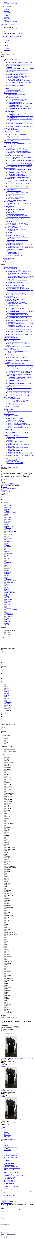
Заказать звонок (16, 36)
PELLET (8, 840)
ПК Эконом (9, 970)
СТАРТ (8, 606)
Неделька (8, 594)
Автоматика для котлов (11, 227)
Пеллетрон (9, 599)
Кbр (7, 926)
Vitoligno (8, 902)
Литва (7, 695)
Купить (3, 1066)
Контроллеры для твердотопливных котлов (20, 247)
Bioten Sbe (9, 767)
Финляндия (9, 705)
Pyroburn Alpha (10, 847)
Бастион (8, 558)
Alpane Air (9, 506)
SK (7, 873)
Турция (8, 703)
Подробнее (4, 479)
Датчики (9, 232)
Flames (8, 521)
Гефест (8, 570)
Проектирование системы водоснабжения (19, 185)
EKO (7, 798)
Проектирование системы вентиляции (18, 183)
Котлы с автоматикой (13, 90)
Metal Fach (9, 534)
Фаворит (8, 1004)
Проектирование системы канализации (18, 186)
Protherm (8, 541)
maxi (7, 832)
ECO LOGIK (10, 793)
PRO (7, 844)
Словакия (8, 702)
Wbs (7, 903)
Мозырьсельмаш (10, 592)
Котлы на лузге (8, 140)
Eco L (7, 791)
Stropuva (8, 546)
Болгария (8, 688)
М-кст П (8, 960)
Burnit (7, 514)
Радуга (8, 604)
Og (7, 839)
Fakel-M (8, 808)
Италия (8, 691)
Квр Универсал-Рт (11, 934)
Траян (7, 618)
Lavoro (8, 533)
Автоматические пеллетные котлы (17, 73)
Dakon (7, 516)
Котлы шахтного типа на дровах (16, 223)
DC (7, 781)
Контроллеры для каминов (15, 235)
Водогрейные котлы (10, 111)
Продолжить (4, 1236)
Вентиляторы (11, 230)
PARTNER (9, 538)
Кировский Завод (11, 580)
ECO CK (8, 786)
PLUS (8, 842)
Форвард (8, 1005)
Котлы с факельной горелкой (15, 79)
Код (7, 941)
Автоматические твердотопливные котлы (19, 62)
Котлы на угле (8, 146)
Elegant (8, 805)
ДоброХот (9, 572)
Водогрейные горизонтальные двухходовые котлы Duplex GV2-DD (20, 116)
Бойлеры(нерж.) (12, 252)
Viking (8, 898)
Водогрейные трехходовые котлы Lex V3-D (20, 126)
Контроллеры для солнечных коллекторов (19, 246)
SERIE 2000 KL (10, 866)
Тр (7, 997)
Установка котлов (9, 206)
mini (7, 834)
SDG (7, 859)
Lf (6, 825)
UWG (7, 897)
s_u (7, 881)
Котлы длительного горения (12, 131)
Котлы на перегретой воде (11, 142)
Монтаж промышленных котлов (16, 211)
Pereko (8, 540)
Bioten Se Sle (9, 771)
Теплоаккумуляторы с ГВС (15, 255)
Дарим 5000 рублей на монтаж (9, 488)
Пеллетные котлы (9, 71)
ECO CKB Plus (10, 788)
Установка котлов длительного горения (18, 217)
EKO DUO (9, 801)
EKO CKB (9, 800)
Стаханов (9, 977)
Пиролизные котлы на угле (15, 174)
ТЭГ (7, 999)
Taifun (8, 883)
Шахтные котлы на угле (14, 226)
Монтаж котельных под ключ (15, 207)
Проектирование (9, 178)
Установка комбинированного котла (17, 215)
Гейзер (8, 567)
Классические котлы (13, 97)
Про (7, 973)
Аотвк (8, 919)
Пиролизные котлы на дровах (16, 171)
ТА (7, 983)
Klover (8, 529)
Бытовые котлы (8, 88)
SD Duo (8, 856)
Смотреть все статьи (6, 480)
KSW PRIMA (10, 823)
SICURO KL (9, 869)
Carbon (8, 774)
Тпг (7, 992)
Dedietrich (8, 517)
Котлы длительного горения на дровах (18, 139)
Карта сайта (7, 1150)
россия (8, 700)
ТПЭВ (8, 995)
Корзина (3, 6)
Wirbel (7, 555)
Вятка (7, 565)
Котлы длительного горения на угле (17, 149)
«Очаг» (8, 910)
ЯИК (7, 623)
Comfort (8, 778)
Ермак (7, 575)
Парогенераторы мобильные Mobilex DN (19, 166)
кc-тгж (8, 929)
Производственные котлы (15, 102)
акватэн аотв (10, 915)
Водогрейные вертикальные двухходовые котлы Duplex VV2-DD (19, 113)
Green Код (9, 812)
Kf (7, 820)
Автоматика (11, 195)
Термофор (9, 616)
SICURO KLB (10, 871)
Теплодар (8, 613)
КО (7, 939)
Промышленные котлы (10, 93)
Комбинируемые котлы (11, 129)
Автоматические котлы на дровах (17, 134)
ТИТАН (8, 987)
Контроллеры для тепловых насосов (17, 229)
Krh (7, 822)
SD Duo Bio (9, 857)
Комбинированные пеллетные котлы (18, 76)
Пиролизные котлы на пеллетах (16, 172)
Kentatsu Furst (10, 526)
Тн (7, 988)
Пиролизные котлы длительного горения (19, 169)
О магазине (7, 1135)
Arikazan (8, 507)
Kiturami (8, 528)
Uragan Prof (9, 895)
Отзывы (6, 17)
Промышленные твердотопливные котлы (19, 108)
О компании (7, 12)
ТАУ (7, 985)
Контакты (7, 18)
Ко (7, 937)
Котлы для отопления (10, 59)
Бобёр (8, 920)
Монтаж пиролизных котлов (15, 209)
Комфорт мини (10, 943)
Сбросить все (8, 1033)
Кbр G (8, 927)
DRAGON (9, 519)
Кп (7, 944)
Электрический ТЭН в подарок (10, 484)
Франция (8, 707)
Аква (7, 914)
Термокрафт (9, 614)
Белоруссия (9, 686)
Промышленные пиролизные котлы (17, 106)
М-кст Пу (9, 961)
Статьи (6, 15)
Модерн (8, 963)
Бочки (6, 250)
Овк (7, 965)
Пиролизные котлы (9, 168)
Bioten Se (8, 769)
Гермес (8, 568)
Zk (7, 908)
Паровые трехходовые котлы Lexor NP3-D (19, 163)
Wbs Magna (9, 907)
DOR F (8, 783)
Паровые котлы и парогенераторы (14, 155)
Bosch (7, 511)
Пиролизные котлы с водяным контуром (19, 175)
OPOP (7, 536)
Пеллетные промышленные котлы (17, 99)
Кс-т (7, 949)
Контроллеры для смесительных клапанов (19, 244)
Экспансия (12, 1139)
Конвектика (9, 582)
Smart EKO (9, 876)
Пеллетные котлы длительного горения (18, 80)
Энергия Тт (9, 1011)
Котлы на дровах (9, 132)
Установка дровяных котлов (15, 214)
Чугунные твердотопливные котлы (17, 70)
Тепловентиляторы (9, 189)
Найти (2, 56)
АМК (7, 917)
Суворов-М (9, 980)
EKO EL (8, 803)
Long (7, 829)
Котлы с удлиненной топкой (15, 91)
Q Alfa (8, 851)
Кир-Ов (8, 936)
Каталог (6, 11)
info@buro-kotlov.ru (6, 1203)
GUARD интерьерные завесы (16, 194)
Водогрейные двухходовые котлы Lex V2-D (20, 122)
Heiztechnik (9, 523)
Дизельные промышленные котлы (17, 96)
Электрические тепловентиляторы (17, 200)
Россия (8, 698)
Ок (7, 966)
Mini (7, 835)
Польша (8, 697)
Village (8, 900)
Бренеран (8, 562)
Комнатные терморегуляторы (15, 233)
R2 (7, 852)
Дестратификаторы (13, 198)
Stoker (7, 545)
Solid (7, 878)
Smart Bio (9, 874)
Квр (7, 931)
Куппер (8, 587)
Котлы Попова (10, 585)
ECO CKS (9, 789)
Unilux (8, 550)
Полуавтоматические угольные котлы (18, 151)
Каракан (8, 579)
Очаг (7, 597)
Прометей (9, 602)
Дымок (8, 924)
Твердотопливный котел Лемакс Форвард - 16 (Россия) (17, 1089)
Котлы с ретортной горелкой (15, 77)
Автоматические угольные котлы (17, 148)
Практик (8, 971)
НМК (7, 596)
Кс (7, 948)
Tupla (7, 885)
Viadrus (8, 551)
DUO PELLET (10, 784)
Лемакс (8, 589)
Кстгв (8, 951)
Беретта (8, 560)
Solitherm (8, 880)
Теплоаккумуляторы (13, 253)
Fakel (7, 806)
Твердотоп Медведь (11, 609)
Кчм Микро (9, 956)
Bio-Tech (8, 766)
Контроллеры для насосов (15, 243)
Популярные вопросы (10, 3)
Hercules (8, 817)
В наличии (5, 1029)
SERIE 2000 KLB (11, 868)
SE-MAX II (9, 861)
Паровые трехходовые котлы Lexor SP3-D (19, 165)
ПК (7, 968)
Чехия (7, 708)
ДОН (7, 574)
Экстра (8, 1009)
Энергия (8, 621)
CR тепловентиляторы (14, 191)
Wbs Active (9, 905)
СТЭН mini (9, 978)
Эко (7, 1007)
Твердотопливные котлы (11, 60)
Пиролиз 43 (9, 601)
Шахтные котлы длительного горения (18, 224)
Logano (8, 827)
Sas (7, 543)
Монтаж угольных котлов (14, 212)
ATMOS (8, 509)
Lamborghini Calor (11, 531)
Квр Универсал (10, 932)
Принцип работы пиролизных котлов (12, 467)
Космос (8, 584)
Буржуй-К (9, 563)
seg (7, 863)
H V (7, 815)
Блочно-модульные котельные (16, 94)
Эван (7, 619)
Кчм (7, 954)
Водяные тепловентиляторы (15, 197)
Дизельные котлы (9, 128)
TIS (7, 548)
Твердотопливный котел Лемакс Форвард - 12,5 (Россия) (17, 1120)
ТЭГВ (8, 1000)
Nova (7, 837)
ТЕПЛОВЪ (9, 611)
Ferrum (8, 810)
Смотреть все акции (6, 491)
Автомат (8, 912)
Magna (8, 830)
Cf (6, 776)
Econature (9, 796)
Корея (7, 693)
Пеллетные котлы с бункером (16, 85)
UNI (7, 891)
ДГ (7, 922)
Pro (7, 846)
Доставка (6, 2)
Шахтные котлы (8, 221)
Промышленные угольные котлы (17, 109)
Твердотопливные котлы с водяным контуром (20, 68)
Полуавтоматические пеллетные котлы (18, 87)
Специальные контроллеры (15, 249)
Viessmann (9, 553)
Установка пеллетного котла (15, 218)
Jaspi (7, 524)
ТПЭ (7, 994)
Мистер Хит (9, 591)
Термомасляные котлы (10, 201)
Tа (7, 886)
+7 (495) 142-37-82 (6, 36)
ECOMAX (9, 795)
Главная (6, 9)
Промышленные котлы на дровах (17, 105)
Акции (6, 14)
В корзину (4, 1237)
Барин (7, 557)
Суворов (8, 608)
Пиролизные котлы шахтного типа (17, 177)
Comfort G (9, 779)
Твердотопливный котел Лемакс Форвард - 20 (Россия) (17, 1058)
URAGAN (9, 893)
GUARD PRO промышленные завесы (18, 192)
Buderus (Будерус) (11, 512)
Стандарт (9, 975)
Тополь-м (9, 990)
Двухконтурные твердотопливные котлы (19, 64)
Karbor (8, 818)
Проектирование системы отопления (18, 188)
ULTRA (8, 890)
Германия (8, 690)
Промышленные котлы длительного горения (20, 103)
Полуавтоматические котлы (15, 100)
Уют (7, 1002)
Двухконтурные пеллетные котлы (17, 74)
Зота (7, 577)
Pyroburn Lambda (11, 849)
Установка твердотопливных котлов (17, 220)
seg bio (8, 864)
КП (7, 946)
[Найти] (30, 1191)
